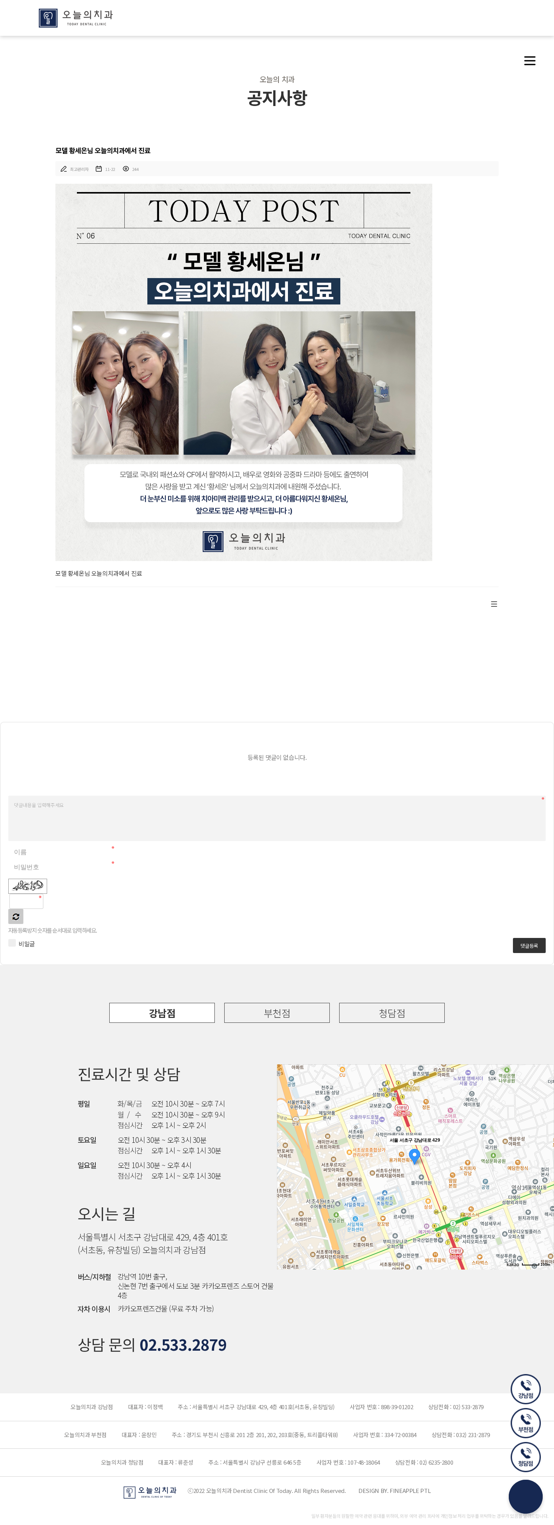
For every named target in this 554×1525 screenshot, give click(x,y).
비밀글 (26, 943)
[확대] (544, 1153)
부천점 (277, 1013)
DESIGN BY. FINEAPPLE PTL (394, 1490)
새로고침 (15, 916)
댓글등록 (529, 945)
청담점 (392, 1013)
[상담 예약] (526, 1497)
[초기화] (544, 1180)
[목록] (494, 602)
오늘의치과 (76, 18)
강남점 (162, 1013)
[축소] (544, 1165)
